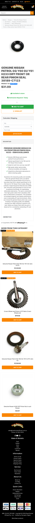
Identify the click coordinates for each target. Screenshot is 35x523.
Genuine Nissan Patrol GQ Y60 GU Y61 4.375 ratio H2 (17, 359)
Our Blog (17, 481)
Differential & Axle (17, 493)
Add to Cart (18, 107)
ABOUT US (8, 1)
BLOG (21, 1)
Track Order (17, 472)
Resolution (17, 473)
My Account (17, 470)
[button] (17, 111)
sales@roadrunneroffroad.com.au (17, 430)
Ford (17, 441)
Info (26, 222)
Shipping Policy (17, 463)
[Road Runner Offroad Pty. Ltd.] (17, 6)
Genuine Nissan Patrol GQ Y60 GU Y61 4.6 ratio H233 (17, 264)
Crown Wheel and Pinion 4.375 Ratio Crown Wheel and (17, 312)
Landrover (17, 448)
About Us (17, 480)
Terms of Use (17, 456)
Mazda (17, 450)
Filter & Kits (17, 496)
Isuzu (17, 445)
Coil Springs (17, 495)
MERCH (28, 1)
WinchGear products (17, 518)
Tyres (17, 498)
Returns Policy (17, 460)
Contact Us (17, 483)
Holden (17, 443)
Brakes (17, 491)
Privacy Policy (17, 458)
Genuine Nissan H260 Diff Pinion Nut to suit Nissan (17, 407)
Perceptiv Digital (25, 515)
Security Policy (17, 462)
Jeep (17, 447)
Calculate (18, 133)
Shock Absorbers (17, 489)
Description (7, 141)
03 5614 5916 (20, 432)
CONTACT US (15, 1)
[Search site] (32, 13)
